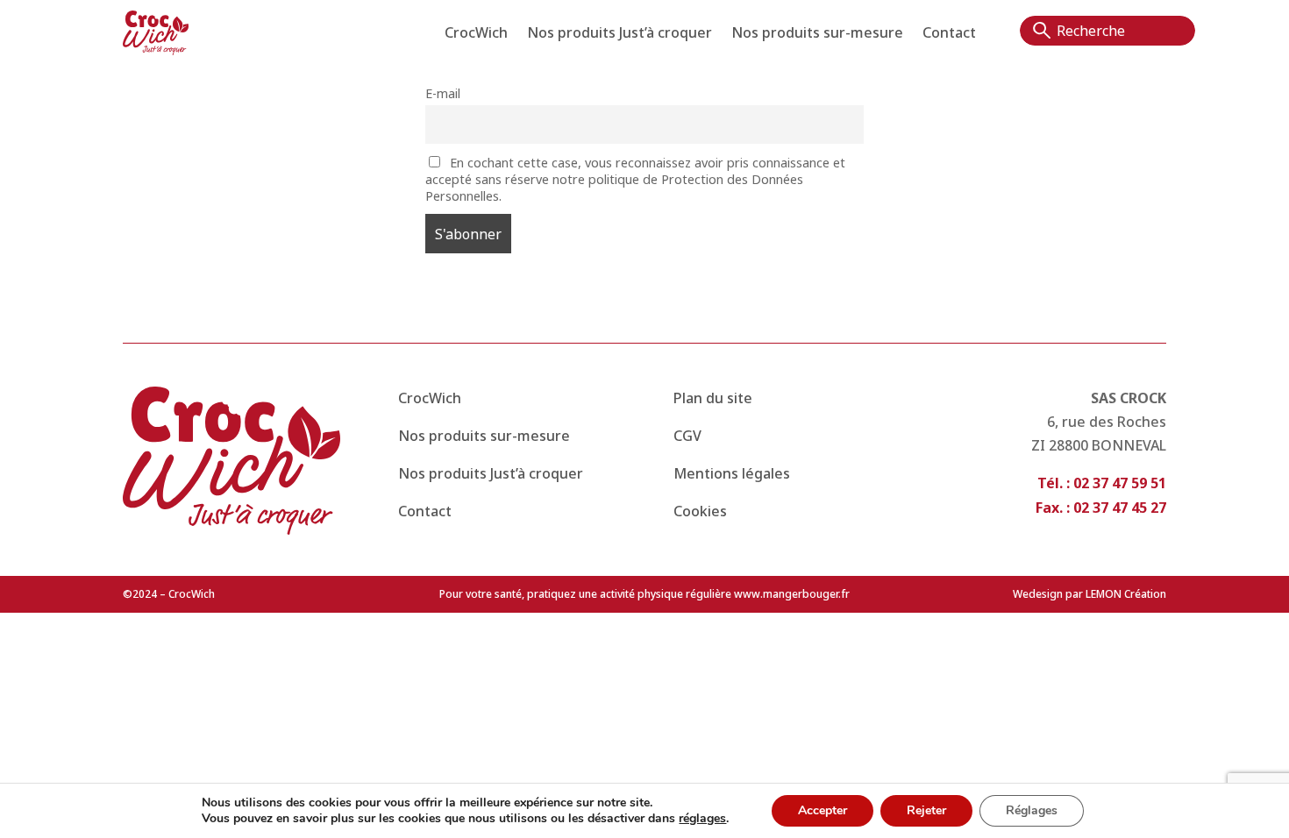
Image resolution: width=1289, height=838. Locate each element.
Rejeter (926, 810)
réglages (702, 819)
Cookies (700, 511)
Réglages (1032, 810)
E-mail (442, 93)
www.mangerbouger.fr (790, 593)
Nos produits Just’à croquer (619, 34)
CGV (687, 435)
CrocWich (476, 34)
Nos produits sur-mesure (817, 34)
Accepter (822, 810)
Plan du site (712, 398)
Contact (949, 34)
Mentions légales (731, 473)
